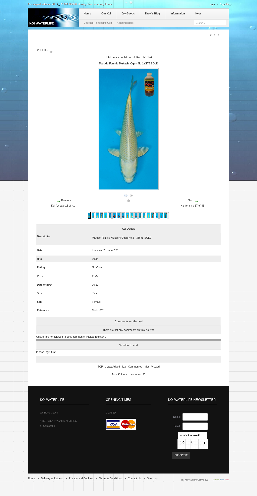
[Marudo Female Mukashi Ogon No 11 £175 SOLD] (101, 217)
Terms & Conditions (110, 478)
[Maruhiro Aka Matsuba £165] (136, 217)
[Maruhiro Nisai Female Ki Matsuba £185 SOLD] (132, 217)
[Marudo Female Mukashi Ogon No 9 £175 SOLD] (97, 217)
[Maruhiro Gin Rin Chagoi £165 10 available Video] (110, 217)
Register (224, 4)
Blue (222, 479)
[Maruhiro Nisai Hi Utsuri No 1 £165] (114, 217)
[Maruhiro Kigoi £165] (144, 217)
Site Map (152, 478)
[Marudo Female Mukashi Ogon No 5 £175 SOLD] (93, 217)
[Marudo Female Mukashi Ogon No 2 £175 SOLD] (89, 217)
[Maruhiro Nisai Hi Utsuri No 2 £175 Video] (119, 217)
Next (190, 200)
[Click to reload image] (192, 444)
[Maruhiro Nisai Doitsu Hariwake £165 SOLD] (127, 217)
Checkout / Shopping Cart (98, 22)
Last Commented (132, 366)
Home (31, 478)
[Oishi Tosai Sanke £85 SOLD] (161, 217)
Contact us (49, 426)
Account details (125, 22)
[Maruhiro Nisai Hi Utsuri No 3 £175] (123, 217)
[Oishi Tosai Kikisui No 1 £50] (153, 217)
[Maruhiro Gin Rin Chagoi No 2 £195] (140, 217)
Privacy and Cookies (81, 478)
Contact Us (134, 478)
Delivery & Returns (52, 478)
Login (212, 4)
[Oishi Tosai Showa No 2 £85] (165, 217)
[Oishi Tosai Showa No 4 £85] (157, 217)
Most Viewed (152, 366)
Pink (227, 479)
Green (216, 479)
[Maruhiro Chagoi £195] (148, 217)
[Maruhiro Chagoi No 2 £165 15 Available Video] (105, 217)
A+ (211, 35)
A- (220, 35)
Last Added (113, 366)
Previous (66, 200)
